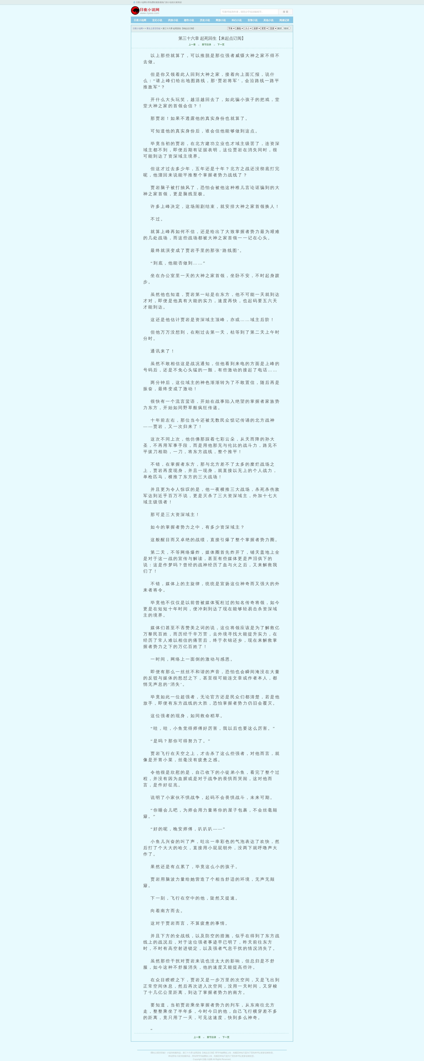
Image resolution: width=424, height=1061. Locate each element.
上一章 (192, 44)
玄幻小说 (157, 20)
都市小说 (189, 20)
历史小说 (205, 20)
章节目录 (206, 44)
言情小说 (253, 20)
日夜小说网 (151, 10)
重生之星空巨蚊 (153, 28)
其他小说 (268, 20)
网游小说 (221, 20)
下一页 (220, 44)
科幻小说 (237, 20)
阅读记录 (284, 20)
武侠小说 (173, 20)
